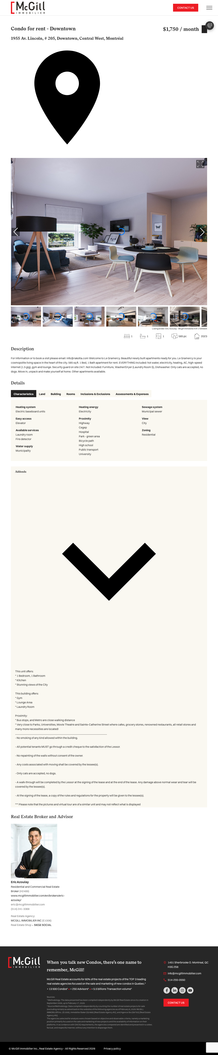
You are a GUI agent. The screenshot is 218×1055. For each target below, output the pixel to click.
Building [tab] (56, 394)
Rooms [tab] (70, 394)
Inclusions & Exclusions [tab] (95, 394)
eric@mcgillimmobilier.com (28, 904)
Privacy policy (112, 1048)
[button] (109, 566)
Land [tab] (42, 394)
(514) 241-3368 (20, 909)
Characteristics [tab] (24, 394)
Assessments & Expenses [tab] (132, 394)
